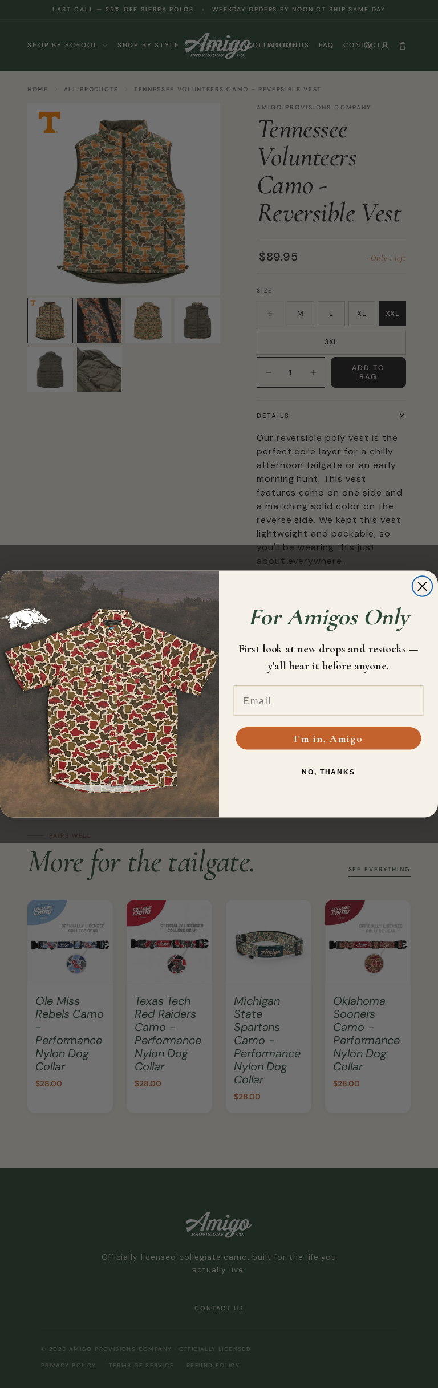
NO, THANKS (328, 772)
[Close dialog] (422, 586)
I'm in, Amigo (328, 738)
